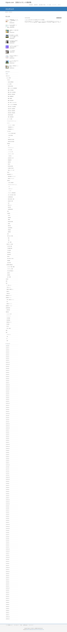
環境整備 (8, 260)
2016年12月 (8, 477)
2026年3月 (7, 356)
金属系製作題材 (10, 209)
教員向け (8, 291)
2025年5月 (7, 374)
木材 (7, 336)
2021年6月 (7, 415)
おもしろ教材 (9, 77)
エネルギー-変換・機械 (10, 266)
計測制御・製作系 (10, 168)
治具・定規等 (9, 328)
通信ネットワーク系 (11, 170)
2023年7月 (7, 405)
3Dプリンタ (10, 188)
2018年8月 (7, 452)
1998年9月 (7, 608)
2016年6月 (7, 487)
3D (9, 186)
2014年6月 (7, 536)
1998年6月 (7, 610)
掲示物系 (8, 324)
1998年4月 (7, 612)
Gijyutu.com (8, 75)
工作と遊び (9, 131)
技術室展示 (9, 252)
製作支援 (9, 207)
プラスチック (9, 334)
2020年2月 (7, 440)
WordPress (28, 629)
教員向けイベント (9, 303)
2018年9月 (7, 450)
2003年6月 (7, 590)
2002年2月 (7, 596)
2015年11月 (8, 501)
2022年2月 (7, 411)
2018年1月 (7, 462)
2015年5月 (7, 514)
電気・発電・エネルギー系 (12, 102)
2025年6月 (7, 372)
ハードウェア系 (10, 151)
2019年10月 (8, 444)
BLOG (7, 73)
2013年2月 (7, 555)
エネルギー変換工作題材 (11, 133)
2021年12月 (8, 413)
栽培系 (9, 223)
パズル (9, 137)
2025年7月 (7, 370)
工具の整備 (9, 250)
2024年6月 (7, 397)
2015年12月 (8, 499)
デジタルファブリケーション (12, 184)
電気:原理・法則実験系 (11, 108)
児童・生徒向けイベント (10, 299)
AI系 (8, 145)
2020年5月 (7, 434)
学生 (7, 301)
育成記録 (9, 229)
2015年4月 (7, 516)
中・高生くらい (9, 285)
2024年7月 (7, 395)
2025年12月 (8, 362)
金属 (7, 340)
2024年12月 (8, 384)
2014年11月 (8, 526)
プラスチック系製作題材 (11, 192)
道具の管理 (9, 262)
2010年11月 (8, 567)
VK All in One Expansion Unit (40, 629)
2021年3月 (7, 417)
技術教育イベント (8, 297)
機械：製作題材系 (10, 100)
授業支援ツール (9, 322)
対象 (6, 283)
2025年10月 (8, 364)
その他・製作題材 (10, 182)
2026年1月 (7, 360)
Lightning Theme (33, 629)
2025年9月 (7, 366)
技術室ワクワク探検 (10, 244)
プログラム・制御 (10, 268)
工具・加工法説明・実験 (11, 194)
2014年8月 (7, 532)
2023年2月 (7, 407)
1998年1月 (7, 614)
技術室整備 (8, 320)
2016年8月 (7, 483)
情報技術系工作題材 (11, 139)
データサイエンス (10, 147)
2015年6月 (7, 512)
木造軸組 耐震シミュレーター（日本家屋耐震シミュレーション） (13, 20)
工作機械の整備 (9, 248)
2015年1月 (7, 522)
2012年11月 (8, 557)
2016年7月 (7, 485)
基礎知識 (9, 217)
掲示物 (8, 256)
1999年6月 (7, 604)
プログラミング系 (10, 153)
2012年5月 (7, 563)
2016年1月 (7, 497)
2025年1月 (7, 382)
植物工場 (9, 225)
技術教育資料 (8, 307)
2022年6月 (7, 409)
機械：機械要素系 (10, 96)
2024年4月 (7, 399)
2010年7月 (7, 569)
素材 (6, 332)
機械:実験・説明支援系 (11, 94)
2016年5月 (7, 489)
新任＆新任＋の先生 (10, 258)
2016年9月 (7, 481)
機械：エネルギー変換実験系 (12, 88)
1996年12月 (8, 616)
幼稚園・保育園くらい (10, 289)
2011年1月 (7, 565)
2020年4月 (7, 436)
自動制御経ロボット (11, 129)
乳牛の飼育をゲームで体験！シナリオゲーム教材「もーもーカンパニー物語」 (13, 36)
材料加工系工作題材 (11, 141)
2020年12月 (8, 423)
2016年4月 (7, 491)
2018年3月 (7, 458)
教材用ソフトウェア (11, 178)
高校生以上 (8, 293)
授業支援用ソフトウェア (11, 176)
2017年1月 (7, 475)
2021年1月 (7, 421)
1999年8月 (7, 602)
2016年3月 (7, 493)
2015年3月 (7, 518)
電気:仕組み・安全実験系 (12, 106)
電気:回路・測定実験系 (11, 110)
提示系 (8, 326)
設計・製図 (9, 242)
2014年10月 (8, 528)
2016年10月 (8, 479)
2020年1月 (7, 442)
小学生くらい (9, 287)
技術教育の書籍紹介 (10, 264)
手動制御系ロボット (11, 127)
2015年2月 (7, 520)
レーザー (10, 190)
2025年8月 (7, 368)
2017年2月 (7, 473)
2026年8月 (7, 345)
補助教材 (9, 231)
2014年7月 (7, 534)
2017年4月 (7, 471)
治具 (8, 203)
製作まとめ (9, 205)
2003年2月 (7, 594)
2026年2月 (7, 358)
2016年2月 (7, 495)
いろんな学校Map (12, 50)
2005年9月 (7, 573)
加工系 (9, 215)
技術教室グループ (8, 295)
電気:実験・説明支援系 (11, 112)
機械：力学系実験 (10, 90)
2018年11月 (8, 448)
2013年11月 (8, 551)
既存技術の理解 (10, 86)
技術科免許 (8, 309)
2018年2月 (7, 460)
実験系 (9, 219)
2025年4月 (7, 376)
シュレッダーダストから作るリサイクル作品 (34, 19)
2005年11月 (8, 571)
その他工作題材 (10, 135)
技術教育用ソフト (10, 174)
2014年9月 (7, 530)
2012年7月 (7, 561)
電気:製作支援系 (10, 114)
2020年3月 (7, 438)
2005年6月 (7, 575)
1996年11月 (8, 618)
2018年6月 (7, 454)
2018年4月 (7, 456)
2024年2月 (7, 401)
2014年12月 (8, 524)
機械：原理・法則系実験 (11, 92)
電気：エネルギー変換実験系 (12, 104)
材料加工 (8, 180)
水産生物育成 (10, 227)
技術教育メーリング (9, 305)
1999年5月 (7, 606)
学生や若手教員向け (10, 270)
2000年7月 (7, 598)
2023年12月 (8, 403)
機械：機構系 (10, 98)
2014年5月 (7, 538)
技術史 (8, 172)
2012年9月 (7, 559)
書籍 (6, 330)
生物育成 (8, 213)
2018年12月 (8, 446)
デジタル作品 (10, 149)
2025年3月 (7, 378)
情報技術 (8, 143)
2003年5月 (7, 592)
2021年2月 (7, 419)
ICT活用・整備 (9, 246)
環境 (8, 211)
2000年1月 (7, 600)
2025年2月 (7, 380)
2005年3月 (7, 577)
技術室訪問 (9, 254)
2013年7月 (7, 553)
